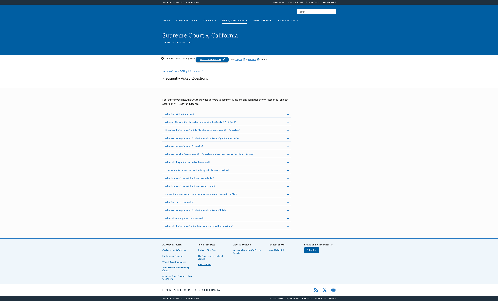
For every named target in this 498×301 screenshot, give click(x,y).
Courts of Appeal (295, 2)
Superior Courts (312, 2)
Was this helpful (276, 250)
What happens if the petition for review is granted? (190, 186)
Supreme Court (278, 2)
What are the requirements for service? (184, 146)
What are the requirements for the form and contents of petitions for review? (203, 138)
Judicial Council (329, 2)
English (239, 59)
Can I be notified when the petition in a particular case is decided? (197, 170)
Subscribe (311, 250)
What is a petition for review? (179, 114)
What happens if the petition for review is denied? (189, 178)
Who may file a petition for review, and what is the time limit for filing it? (200, 122)
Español (252, 59)
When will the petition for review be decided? (187, 162)
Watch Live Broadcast (210, 59)
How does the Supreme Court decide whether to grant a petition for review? (202, 130)
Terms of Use (320, 298)
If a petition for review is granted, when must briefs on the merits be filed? (201, 194)
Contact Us (307, 298)
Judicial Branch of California (180, 2)
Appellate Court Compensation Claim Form (177, 277)
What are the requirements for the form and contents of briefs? (196, 210)
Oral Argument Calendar (174, 250)
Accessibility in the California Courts (247, 251)
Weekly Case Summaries (174, 262)
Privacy (332, 298)
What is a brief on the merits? (179, 202)
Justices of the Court (207, 250)
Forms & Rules (204, 264)
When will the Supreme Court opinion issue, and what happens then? (199, 226)
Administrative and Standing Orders (175, 269)
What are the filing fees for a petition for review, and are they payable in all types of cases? (209, 154)
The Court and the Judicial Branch (210, 257)
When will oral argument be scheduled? (184, 218)
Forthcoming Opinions (172, 256)
